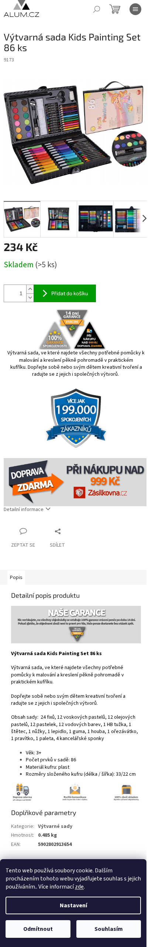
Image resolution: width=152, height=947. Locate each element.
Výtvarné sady (55, 826)
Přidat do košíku (69, 293)
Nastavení (73, 905)
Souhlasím (108, 929)
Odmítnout (38, 929)
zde (79, 887)
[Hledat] (96, 9)
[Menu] (135, 9)
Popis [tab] (16, 577)
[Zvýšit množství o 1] (30, 289)
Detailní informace (24, 509)
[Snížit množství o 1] (30, 297)
